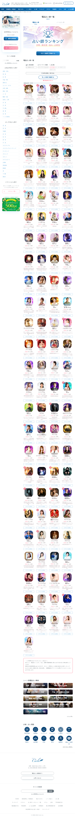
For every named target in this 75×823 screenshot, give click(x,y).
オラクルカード (6, 159)
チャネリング (6, 151)
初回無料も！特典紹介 (11, 9)
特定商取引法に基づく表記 (32, 809)
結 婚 (4, 77)
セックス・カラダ (7, 85)
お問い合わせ (37, 778)
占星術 (4, 162)
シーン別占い (29, 9)
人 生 (4, 94)
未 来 (4, 134)
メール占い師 (60, 22)
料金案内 (54, 9)
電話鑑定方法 (15, 805)
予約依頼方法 (59, 802)
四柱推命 (5, 165)
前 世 (4, 137)
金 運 (4, 113)
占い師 (35, 9)
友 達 (4, 102)
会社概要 (60, 805)
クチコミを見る (28, 103)
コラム (60, 9)
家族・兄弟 (5, 91)
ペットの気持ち (6, 116)
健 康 (4, 111)
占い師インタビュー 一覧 (34, 802)
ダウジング (5, 154)
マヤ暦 (4, 173)
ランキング (41, 9)
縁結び (4, 176)
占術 (65, 9)
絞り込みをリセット (48, 80)
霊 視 (4, 128)
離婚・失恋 (5, 96)
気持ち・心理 (6, 99)
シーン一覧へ (70, 716)
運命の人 (5, 82)
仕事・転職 (5, 88)
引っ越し (5, 108)
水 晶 (4, 142)
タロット (5, 156)
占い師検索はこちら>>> (11, 63)
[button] (47, 50)
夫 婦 (4, 105)
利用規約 (41, 805)
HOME (2, 9)
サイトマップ (45, 809)
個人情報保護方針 (50, 805)
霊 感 (4, 125)
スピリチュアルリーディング (9, 148)
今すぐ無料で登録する (48, 53)
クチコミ (48, 9)
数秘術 (4, 168)
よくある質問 (71, 9)
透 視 (4, 139)
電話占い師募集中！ (37, 773)
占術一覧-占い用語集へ (68, 746)
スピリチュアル (6, 145)
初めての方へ (21, 9)
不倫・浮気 (5, 79)
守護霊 (4, 131)
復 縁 (4, 74)
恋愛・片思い (6, 71)
